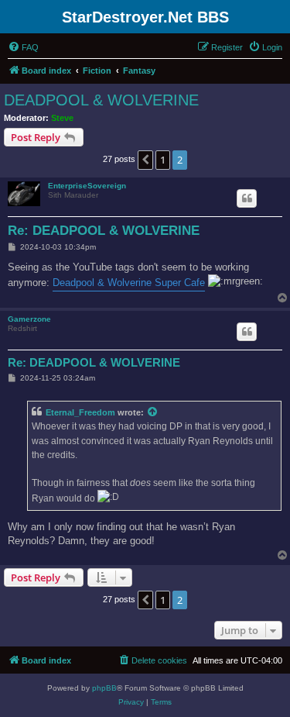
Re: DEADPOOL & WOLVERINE (104, 230)
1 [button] (162, 160)
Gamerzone (29, 319)
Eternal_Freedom (80, 412)
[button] (145, 159)
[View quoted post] (153, 412)
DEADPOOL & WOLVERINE (101, 100)
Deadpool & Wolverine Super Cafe (129, 282)
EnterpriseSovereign (87, 185)
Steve (62, 117)
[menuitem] (23, 47)
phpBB (104, 688)
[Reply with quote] (247, 198)
